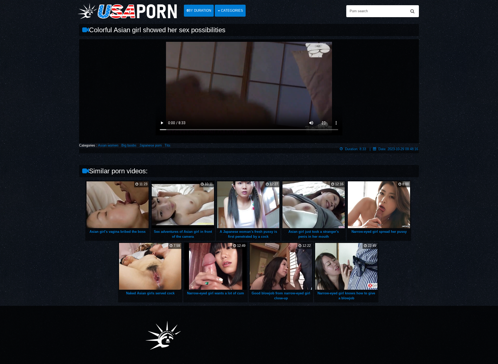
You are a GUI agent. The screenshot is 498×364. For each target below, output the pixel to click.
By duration (199, 10)
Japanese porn (151, 145)
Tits (167, 145)
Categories (231, 10)
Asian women (108, 145)
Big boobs (128, 145)
